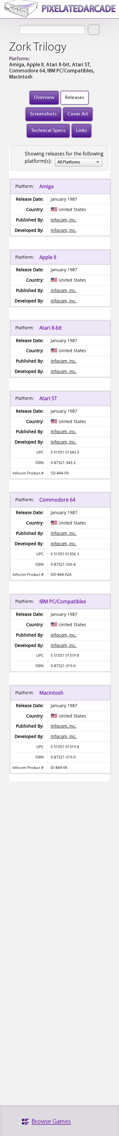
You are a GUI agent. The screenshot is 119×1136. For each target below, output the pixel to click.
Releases (74, 97)
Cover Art (77, 114)
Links (81, 130)
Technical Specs (48, 130)
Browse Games (51, 1122)
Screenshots (43, 114)
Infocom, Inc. (64, 220)
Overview (44, 97)
